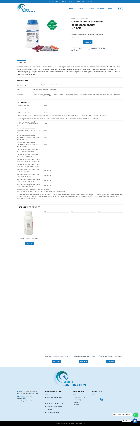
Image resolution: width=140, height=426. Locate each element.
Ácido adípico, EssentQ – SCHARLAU (110, 356)
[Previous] (16, 289)
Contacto (111, 9)
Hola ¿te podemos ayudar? (122, 414)
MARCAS (80, 18)
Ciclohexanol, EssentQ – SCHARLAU (56, 356)
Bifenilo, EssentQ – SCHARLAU (29, 238)
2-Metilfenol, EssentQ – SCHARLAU (84, 356)
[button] (134, 420)
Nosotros (79, 9)
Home (73, 18)
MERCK (86, 18)
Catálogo (100, 9)
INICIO (71, 9)
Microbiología (87, 49)
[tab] (21, 62)
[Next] (123, 289)
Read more (29, 243)
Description (21, 62)
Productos (90, 9)
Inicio (75, 397)
